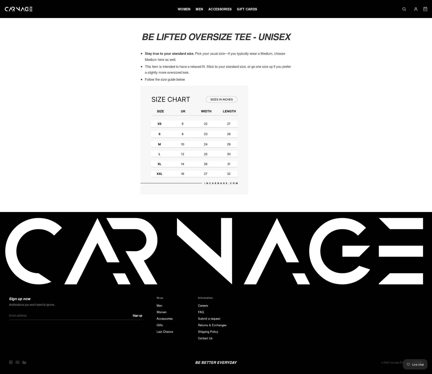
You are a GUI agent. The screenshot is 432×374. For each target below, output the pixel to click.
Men (159, 305)
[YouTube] (17, 362)
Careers (203, 305)
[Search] (404, 9)
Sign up (137, 315)
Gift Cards (247, 9)
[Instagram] (11, 362)
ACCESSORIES (220, 9)
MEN (199, 9)
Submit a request (209, 318)
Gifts (160, 325)
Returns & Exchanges (212, 325)
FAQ (201, 312)
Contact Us (205, 338)
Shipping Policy (208, 331)
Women (161, 312)
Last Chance (165, 331)
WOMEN (184, 9)
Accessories (165, 318)
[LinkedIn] (24, 362)
